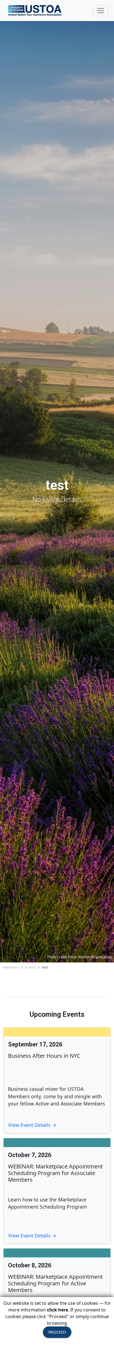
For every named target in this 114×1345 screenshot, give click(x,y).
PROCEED (57, 1332)
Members (11, 967)
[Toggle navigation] (100, 10)
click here (57, 1310)
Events (30, 967)
